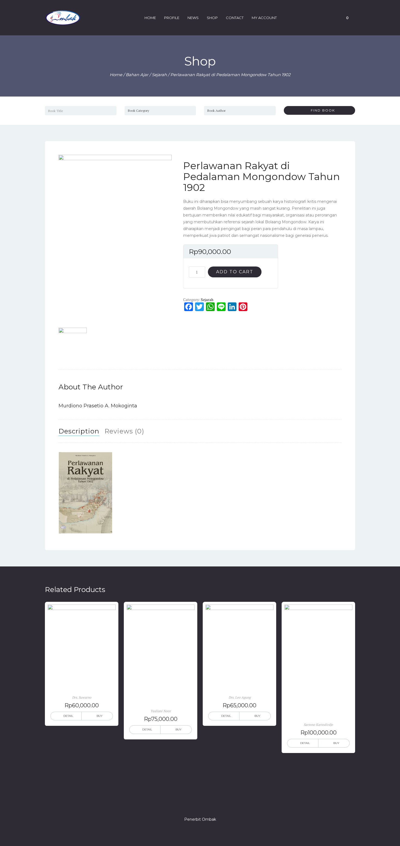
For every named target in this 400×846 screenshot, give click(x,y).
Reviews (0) (124, 431)
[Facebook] (180, 804)
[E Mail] (210, 804)
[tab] (79, 431)
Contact (235, 18)
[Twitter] (190, 804)
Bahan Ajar (137, 74)
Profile (171, 18)
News (193, 18)
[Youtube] (219, 804)
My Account (264, 18)
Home (150, 18)
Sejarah (159, 74)
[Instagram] (200, 804)
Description (79, 431)
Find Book (321, 110)
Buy (100, 716)
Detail (68, 716)
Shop (212, 18)
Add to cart (234, 271)
